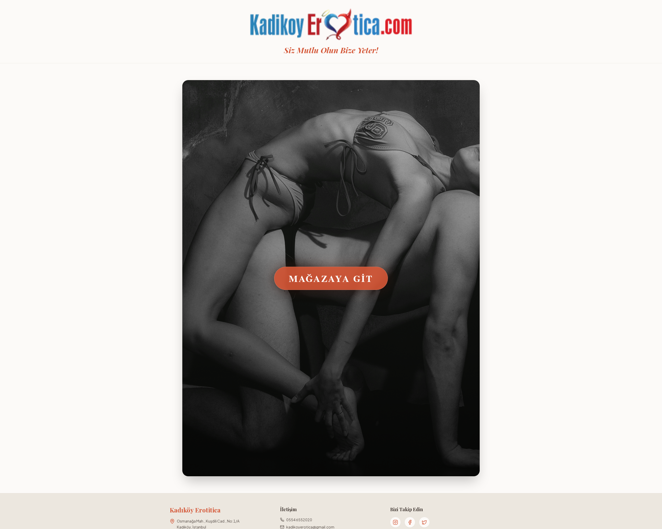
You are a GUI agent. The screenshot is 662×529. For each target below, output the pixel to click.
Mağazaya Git (331, 278)
